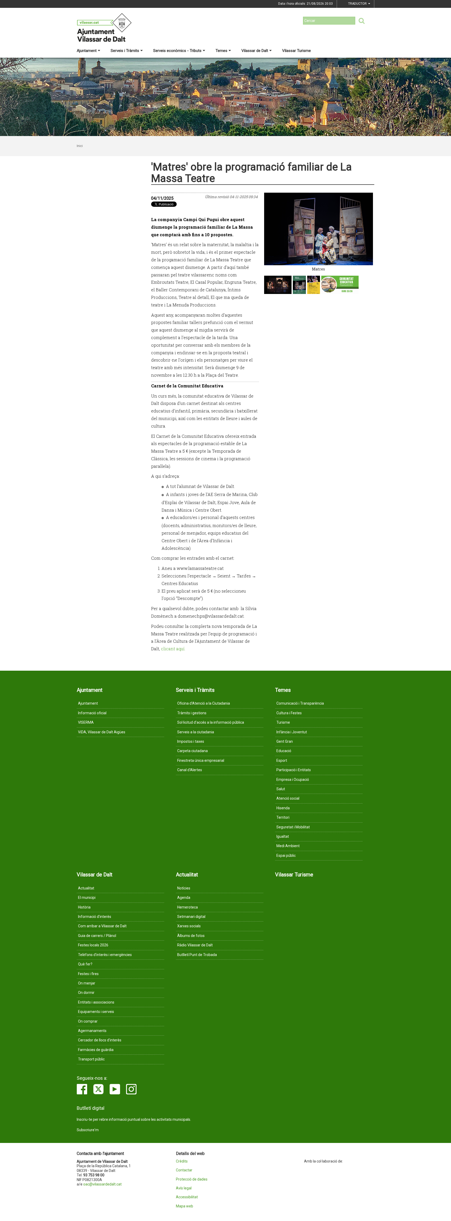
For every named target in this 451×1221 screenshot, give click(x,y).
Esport (281, 760)
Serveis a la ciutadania (195, 732)
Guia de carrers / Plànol (97, 936)
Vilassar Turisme (296, 50)
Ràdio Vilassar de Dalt (195, 945)
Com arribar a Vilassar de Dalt (102, 926)
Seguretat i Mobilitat (293, 827)
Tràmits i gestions (191, 713)
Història (84, 907)
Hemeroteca (187, 907)
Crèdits (182, 1161)
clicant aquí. (173, 648)
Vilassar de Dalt (254, 50)
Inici (80, 146)
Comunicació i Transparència (300, 703)
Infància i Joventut (291, 732)
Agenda (183, 897)
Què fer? (85, 964)
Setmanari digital (191, 917)
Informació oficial (92, 713)
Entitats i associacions (96, 1002)
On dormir (86, 992)
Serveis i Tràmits (125, 50)
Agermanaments (92, 1031)
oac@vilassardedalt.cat (102, 1184)
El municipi (87, 897)
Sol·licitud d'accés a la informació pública (210, 722)
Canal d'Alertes (189, 770)
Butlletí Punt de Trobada (197, 955)
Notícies (183, 888)
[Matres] (318, 229)
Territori (282, 817)
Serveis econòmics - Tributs (177, 50)
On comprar (88, 1021)
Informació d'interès (94, 917)
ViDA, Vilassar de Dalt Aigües (101, 732)
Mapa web (184, 1206)
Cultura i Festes (289, 713)
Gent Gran (284, 741)
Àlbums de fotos (191, 936)
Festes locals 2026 (93, 945)
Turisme (283, 722)
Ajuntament (87, 50)
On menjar (86, 983)
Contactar (184, 1170)
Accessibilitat (187, 1197)
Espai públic (286, 855)
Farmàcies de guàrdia (96, 1050)
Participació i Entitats (293, 770)
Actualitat (86, 888)
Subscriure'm (88, 1130)
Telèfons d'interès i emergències (105, 955)
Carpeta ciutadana (192, 751)
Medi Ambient (288, 846)
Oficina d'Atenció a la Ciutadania (203, 703)
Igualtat (282, 836)
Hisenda (283, 808)
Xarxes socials (189, 926)
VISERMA (86, 722)
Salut (280, 789)
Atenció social (287, 798)
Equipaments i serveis (96, 1012)
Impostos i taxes (190, 741)
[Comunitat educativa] (340, 285)
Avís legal (184, 1188)
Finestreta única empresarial (200, 760)
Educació (283, 751)
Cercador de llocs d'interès (99, 1040)
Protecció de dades (191, 1179)
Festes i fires (88, 974)
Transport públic (91, 1059)
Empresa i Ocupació (292, 779)
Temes (221, 50)
